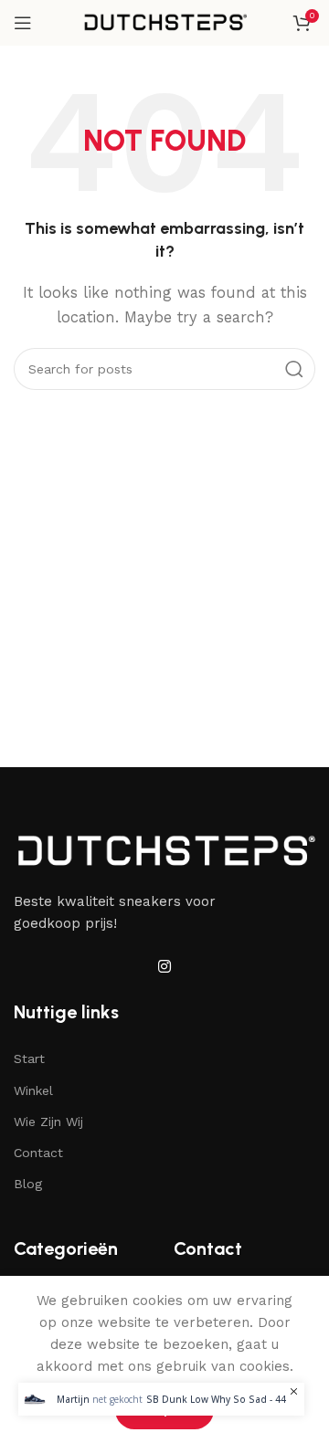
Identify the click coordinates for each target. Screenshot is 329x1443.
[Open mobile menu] (23, 23)
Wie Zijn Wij (48, 1121)
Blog (28, 1183)
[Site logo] (164, 22)
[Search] (294, 369)
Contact (38, 1152)
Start (29, 1058)
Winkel (33, 1090)
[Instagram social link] (164, 967)
